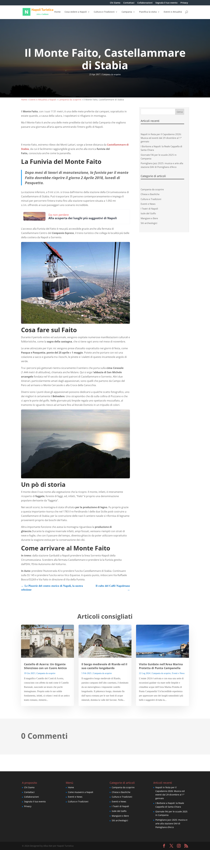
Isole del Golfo (148, 213)
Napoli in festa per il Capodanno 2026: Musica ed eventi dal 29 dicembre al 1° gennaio (161, 138)
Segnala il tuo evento (166, 3)
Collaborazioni (145, 3)
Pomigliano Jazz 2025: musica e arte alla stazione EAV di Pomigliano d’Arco (171, 823)
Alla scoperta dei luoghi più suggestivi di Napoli (82, 218)
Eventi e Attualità (173, 12)
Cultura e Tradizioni (104, 12)
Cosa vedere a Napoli (76, 12)
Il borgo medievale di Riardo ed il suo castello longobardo (104, 666)
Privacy (184, 3)
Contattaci (128, 3)
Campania (127, 12)
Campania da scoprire (111, 74)
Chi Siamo (115, 3)
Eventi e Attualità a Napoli (42, 99)
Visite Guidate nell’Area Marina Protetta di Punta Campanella (161, 666)
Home (57, 12)
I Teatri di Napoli (149, 208)
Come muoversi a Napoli (80, 792)
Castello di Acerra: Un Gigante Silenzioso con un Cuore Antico (45, 666)
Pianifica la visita (148, 12)
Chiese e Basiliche (150, 194)
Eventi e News (148, 203)
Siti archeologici (149, 223)
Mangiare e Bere (149, 218)
